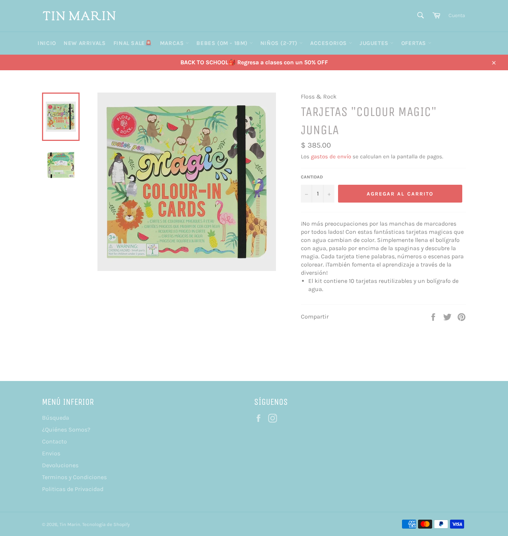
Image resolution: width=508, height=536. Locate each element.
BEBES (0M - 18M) (222, 43)
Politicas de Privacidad (72, 489)
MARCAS (173, 43)
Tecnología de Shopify (106, 524)
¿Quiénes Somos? (66, 429)
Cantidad (312, 177)
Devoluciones (60, 465)
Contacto (54, 441)
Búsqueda (55, 417)
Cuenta (456, 15)
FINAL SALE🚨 (132, 43)
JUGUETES (375, 43)
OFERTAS (414, 43)
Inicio (47, 43)
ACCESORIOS (329, 43)
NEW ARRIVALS (85, 43)
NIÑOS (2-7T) (279, 43)
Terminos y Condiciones (74, 477)
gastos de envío (331, 156)
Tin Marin (70, 524)
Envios (51, 453)
